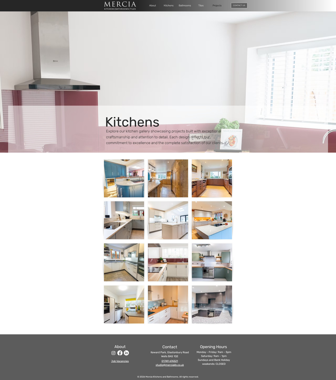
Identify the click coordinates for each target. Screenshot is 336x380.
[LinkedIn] (126, 352)
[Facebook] (119, 352)
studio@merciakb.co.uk (170, 364)
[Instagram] (113, 352)
